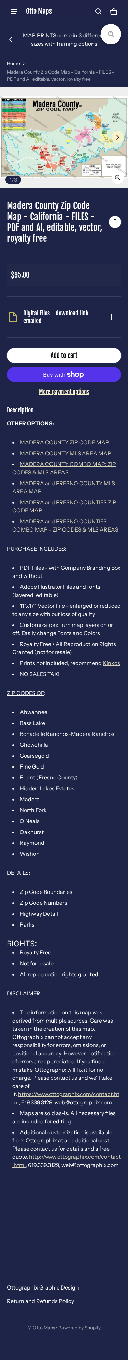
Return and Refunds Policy (40, 1301)
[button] (98, 11)
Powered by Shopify (79, 1327)
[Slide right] (118, 137)
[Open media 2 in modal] (64, 137)
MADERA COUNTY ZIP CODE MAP (64, 442)
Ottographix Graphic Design (43, 1287)
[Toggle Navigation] (14, 11)
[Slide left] (11, 39)
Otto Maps (44, 1327)
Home (13, 63)
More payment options (64, 391)
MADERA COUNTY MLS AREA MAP (65, 453)
